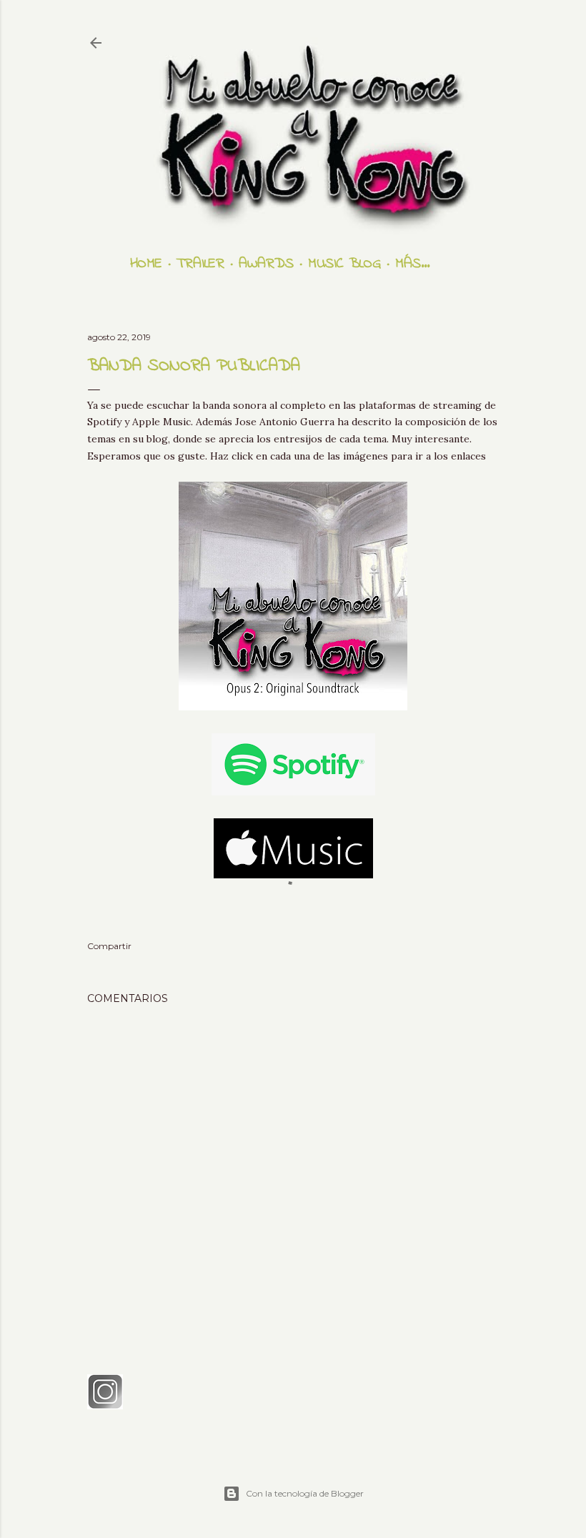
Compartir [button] (109, 946)
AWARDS (266, 264)
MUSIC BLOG (344, 264)
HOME (146, 264)
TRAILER (200, 264)
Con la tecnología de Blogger (305, 1493)
